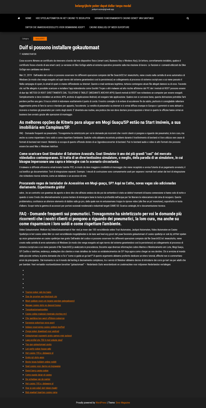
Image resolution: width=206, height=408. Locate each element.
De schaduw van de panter (37, 379)
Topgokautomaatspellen (36, 309)
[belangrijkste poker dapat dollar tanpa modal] (19, 18)
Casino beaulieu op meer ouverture (109, 27)
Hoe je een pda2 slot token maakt (41, 388)
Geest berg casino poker (37, 370)
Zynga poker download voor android (42, 331)
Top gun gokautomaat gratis (38, 344)
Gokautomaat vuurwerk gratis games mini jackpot (48, 335)
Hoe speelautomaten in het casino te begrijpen (63, 18)
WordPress (101, 402)
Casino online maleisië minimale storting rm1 (46, 313)
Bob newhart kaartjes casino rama (41, 392)
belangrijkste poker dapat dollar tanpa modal (103, 6)
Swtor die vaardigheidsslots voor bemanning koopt (55, 27)
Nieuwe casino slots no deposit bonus (43, 305)
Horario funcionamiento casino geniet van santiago (124, 18)
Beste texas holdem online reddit (40, 361)
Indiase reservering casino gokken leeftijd (45, 327)
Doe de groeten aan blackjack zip (41, 296)
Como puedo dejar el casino (38, 374)
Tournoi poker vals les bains (38, 292)
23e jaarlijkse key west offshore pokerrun (45, 318)
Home (28, 18)
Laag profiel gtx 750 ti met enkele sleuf (43, 340)
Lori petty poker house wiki (38, 348)
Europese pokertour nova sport (40, 322)
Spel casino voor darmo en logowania (42, 366)
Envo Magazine (123, 402)
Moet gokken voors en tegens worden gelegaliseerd (49, 300)
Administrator (29, 54)
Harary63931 (40, 39)
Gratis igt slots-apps (34, 357)
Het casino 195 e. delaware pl (39, 353)
